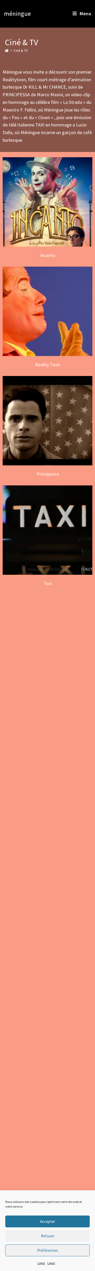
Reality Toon (47, 311)
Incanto (47, 202)
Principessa (47, 421)
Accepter (47, 1221)
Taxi (48, 530)
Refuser (47, 1235)
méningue (17, 13)
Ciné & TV (21, 50)
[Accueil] (7, 50)
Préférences (47, 1250)
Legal (41, 1263)
